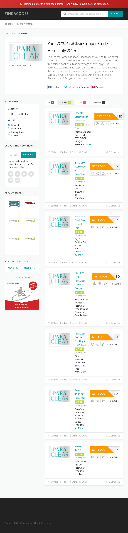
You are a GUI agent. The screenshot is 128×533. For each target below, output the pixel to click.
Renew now (71, 3)
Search (115, 13)
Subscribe (28, 155)
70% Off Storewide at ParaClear (81, 116)
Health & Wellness (30, 267)
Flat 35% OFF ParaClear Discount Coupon (80, 281)
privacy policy (18, 167)
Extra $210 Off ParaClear (80, 394)
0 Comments (114, 152)
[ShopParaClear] (26, 52)
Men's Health (14, 267)
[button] (54, 87)
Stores (9, 24)
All (50, 102)
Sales (81, 102)
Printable (98, 102)
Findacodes (17, 13)
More (88, 144)
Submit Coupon (25, 24)
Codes (65, 102)
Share (74, 152)
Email (84, 152)
